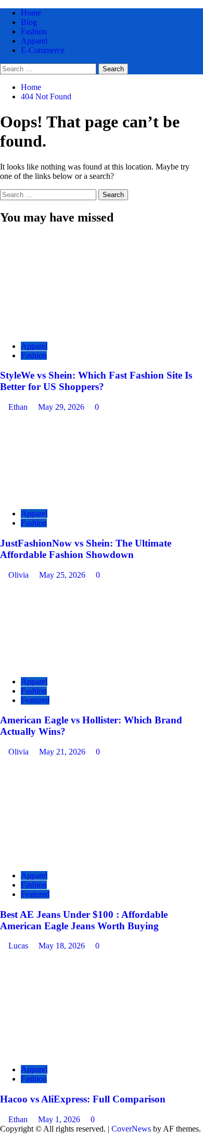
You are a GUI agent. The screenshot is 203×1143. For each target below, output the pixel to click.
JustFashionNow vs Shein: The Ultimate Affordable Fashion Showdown (85, 549)
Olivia (19, 574)
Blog (29, 22)
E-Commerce (43, 50)
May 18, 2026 (63, 945)
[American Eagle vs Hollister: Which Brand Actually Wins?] (78, 663)
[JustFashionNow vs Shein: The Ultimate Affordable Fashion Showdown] (78, 495)
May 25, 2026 (63, 574)
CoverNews (131, 1128)
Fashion (34, 31)
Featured (35, 700)
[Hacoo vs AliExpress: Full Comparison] (78, 1051)
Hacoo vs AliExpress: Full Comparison (83, 1099)
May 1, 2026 (60, 1119)
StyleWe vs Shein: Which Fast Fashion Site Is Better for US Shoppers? (96, 381)
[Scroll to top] (3, 1138)
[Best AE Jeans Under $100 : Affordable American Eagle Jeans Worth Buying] (78, 857)
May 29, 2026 (62, 406)
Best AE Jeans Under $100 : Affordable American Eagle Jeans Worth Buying (84, 920)
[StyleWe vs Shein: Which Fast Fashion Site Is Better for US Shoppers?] (78, 328)
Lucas (19, 945)
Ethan (19, 406)
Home (31, 12)
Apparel (34, 40)
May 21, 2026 (63, 751)
